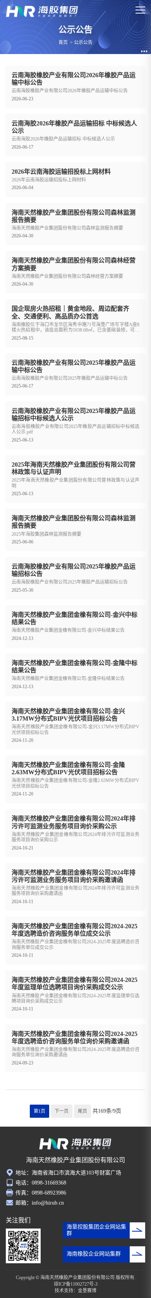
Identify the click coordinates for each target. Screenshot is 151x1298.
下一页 (62, 1111)
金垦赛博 (87, 1290)
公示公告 (83, 42)
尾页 (82, 1111)
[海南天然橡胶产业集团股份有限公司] (42, 11)
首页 (63, 42)
